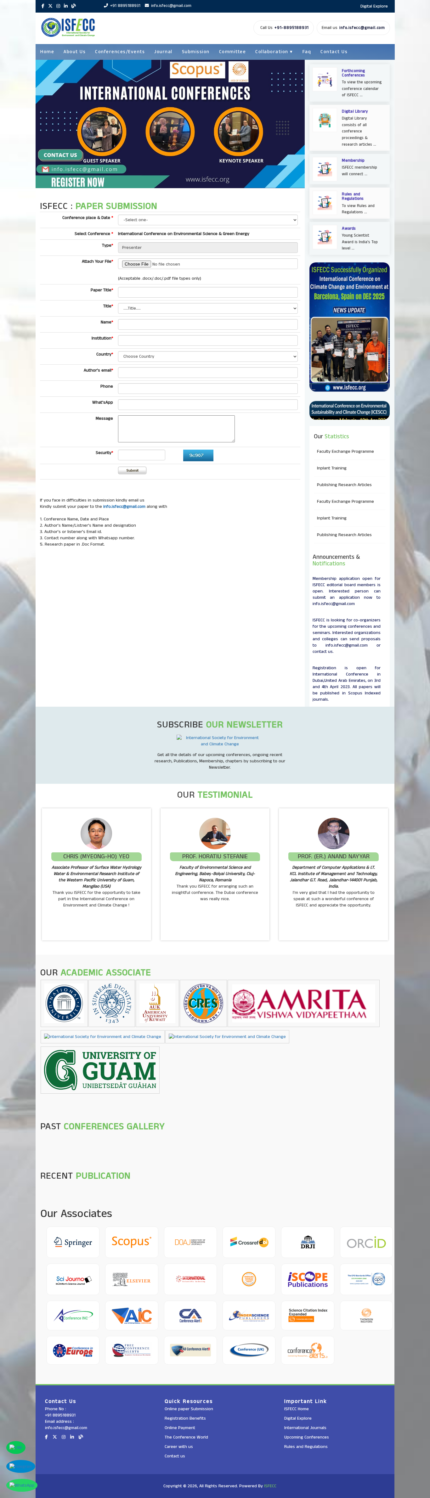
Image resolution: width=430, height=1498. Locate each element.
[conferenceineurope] (73, 1350)
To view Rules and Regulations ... (358, 209)
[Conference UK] (249, 1350)
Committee (232, 51)
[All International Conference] (131, 1315)
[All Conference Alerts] (190, 1350)
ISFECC (270, 1486)
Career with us (179, 1447)
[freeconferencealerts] (131, 1350)
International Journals (305, 1428)
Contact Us (334, 51)
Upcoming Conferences (306, 1437)
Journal (163, 51)
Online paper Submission (189, 1409)
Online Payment (180, 1428)
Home (47, 51)
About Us (75, 51)
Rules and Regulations (306, 1447)
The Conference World (186, 1437)
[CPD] (366, 1279)
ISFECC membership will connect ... (359, 171)
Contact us (175, 1456)
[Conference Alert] (190, 1315)
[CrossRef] (249, 1242)
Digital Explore (374, 6)
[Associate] (73, 1242)
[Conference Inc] (73, 1315)
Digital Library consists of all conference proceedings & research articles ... (359, 131)
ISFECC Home (296, 1409)
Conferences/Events (120, 51)
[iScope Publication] (307, 1279)
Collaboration (274, 51)
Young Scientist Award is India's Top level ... (360, 242)
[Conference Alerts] (307, 1350)
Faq (307, 51)
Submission (196, 51)
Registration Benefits (185, 1418)
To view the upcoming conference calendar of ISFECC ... (362, 88)
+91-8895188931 (291, 28)
